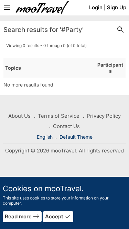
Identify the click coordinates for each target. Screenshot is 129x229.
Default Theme (76, 137)
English (45, 137)
